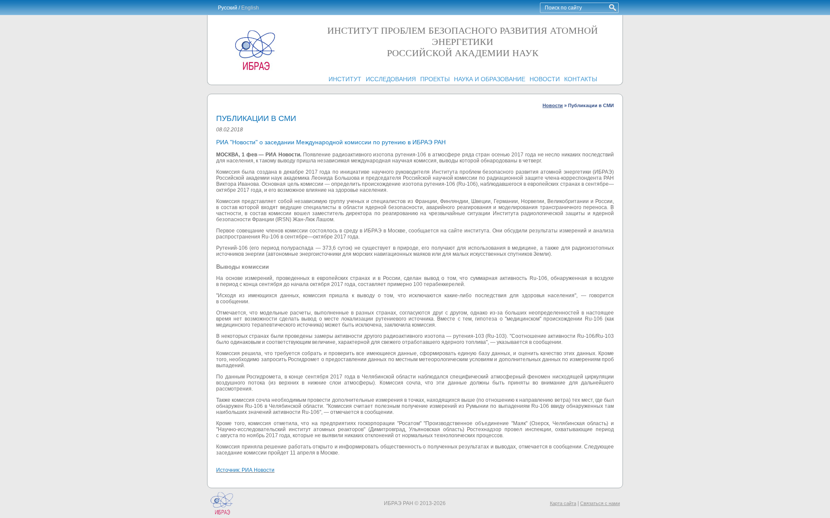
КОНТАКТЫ (580, 79)
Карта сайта (563, 503)
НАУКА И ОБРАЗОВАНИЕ (489, 79)
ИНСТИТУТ (345, 79)
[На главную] (255, 70)
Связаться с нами (600, 503)
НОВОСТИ (545, 79)
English (250, 8)
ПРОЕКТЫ (435, 79)
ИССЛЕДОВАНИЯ (391, 79)
